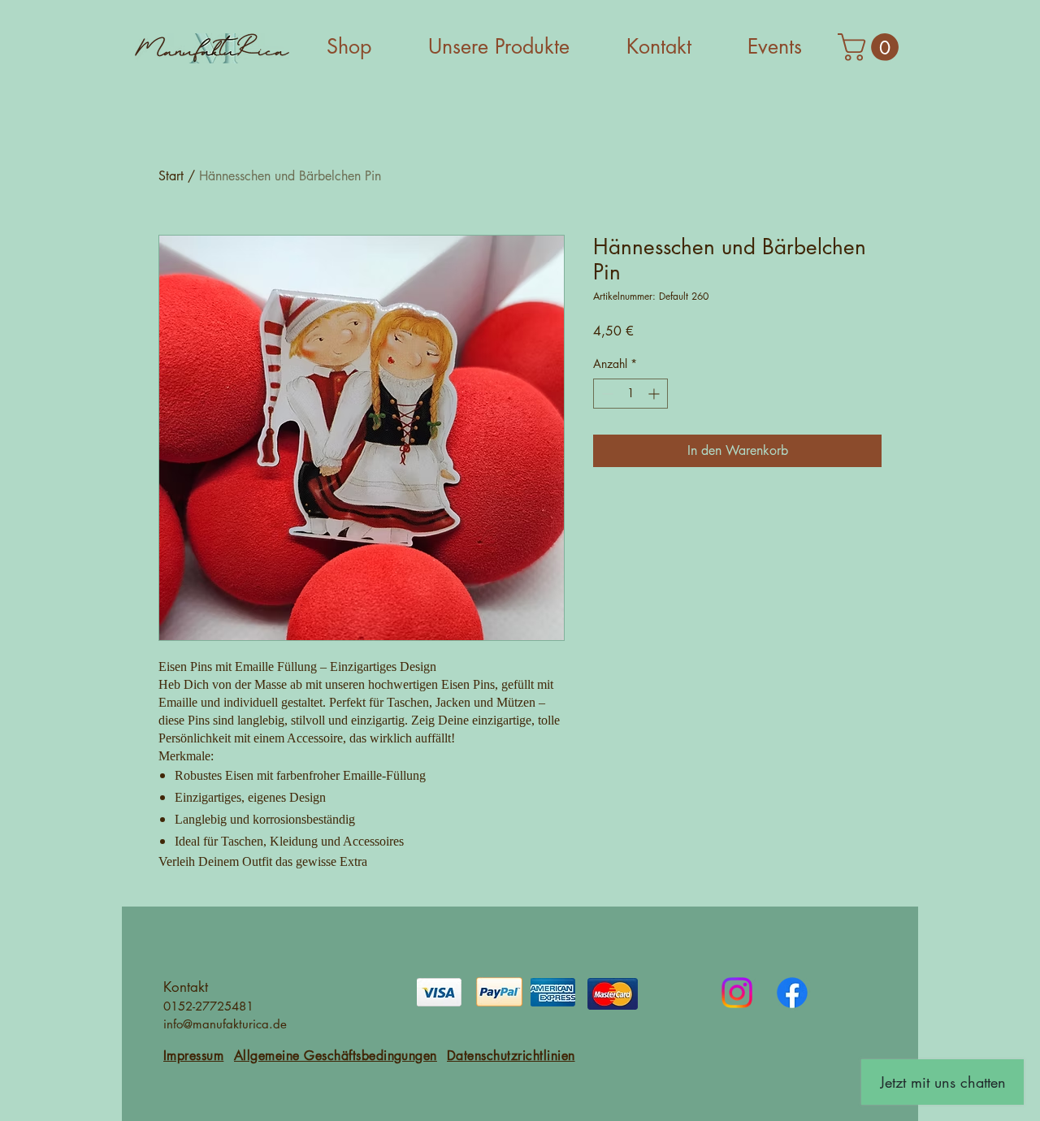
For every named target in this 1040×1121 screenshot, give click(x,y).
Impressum (193, 1055)
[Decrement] (606, 393)
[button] (871, 47)
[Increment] (655, 393)
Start (171, 175)
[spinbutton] (630, 393)
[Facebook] (792, 992)
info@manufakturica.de (225, 1024)
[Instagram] (737, 992)
